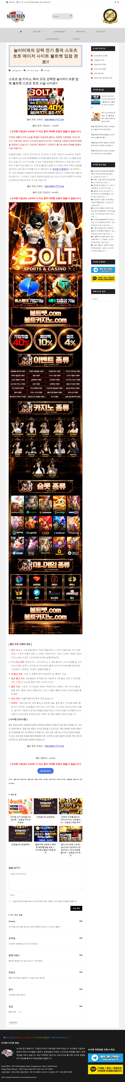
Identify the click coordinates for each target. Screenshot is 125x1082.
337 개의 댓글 (32, 70)
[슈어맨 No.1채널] (110, 16)
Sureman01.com (17, 1077)
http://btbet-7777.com (54, 119)
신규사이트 (98, 69)
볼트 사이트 (38, 779)
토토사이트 (52, 779)
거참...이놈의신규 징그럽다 (103, 179)
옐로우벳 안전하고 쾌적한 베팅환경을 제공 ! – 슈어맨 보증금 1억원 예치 (45, 848)
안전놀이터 (16, 70)
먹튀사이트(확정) (24, 1037)
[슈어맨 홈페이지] (20, 31)
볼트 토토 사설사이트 (20, 779)
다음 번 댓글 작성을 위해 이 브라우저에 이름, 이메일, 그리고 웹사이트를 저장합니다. (44, 901)
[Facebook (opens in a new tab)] (115, 2)
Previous (13, 1022)
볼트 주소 (76, 779)
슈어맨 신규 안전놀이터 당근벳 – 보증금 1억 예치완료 (20, 819)
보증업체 (69, 779)
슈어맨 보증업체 (43, 1037)
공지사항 (97, 73)
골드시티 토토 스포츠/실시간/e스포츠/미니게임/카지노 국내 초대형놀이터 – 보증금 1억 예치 (70, 849)
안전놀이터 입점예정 (45, 817)
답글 (80, 921)
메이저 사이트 (61, 779)
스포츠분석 (98, 56)
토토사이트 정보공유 (101, 78)
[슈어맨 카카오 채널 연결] (103, 278)
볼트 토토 (31, 779)
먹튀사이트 (98, 64)
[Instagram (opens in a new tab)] (118, 2)
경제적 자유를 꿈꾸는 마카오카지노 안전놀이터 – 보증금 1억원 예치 (71, 819)
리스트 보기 (45, 771)
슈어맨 (47, 70)
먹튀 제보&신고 (60, 1037)
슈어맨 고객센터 (60, 169)
